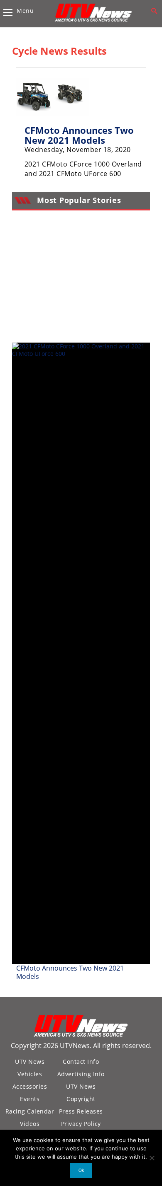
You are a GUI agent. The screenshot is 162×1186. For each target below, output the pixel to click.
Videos (29, 1124)
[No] (151, 1158)
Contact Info (81, 1061)
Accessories (29, 1086)
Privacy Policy (81, 1124)
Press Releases (81, 1111)
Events (29, 1099)
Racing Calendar (29, 1111)
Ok (81, 1170)
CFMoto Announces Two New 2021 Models (79, 135)
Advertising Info (81, 1074)
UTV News (29, 1061)
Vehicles (29, 1074)
